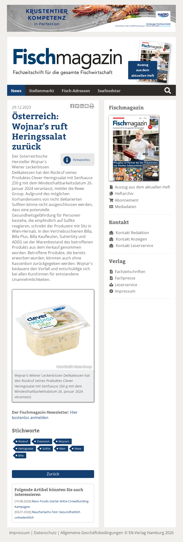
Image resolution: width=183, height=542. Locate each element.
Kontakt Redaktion (132, 232)
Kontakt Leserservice (134, 245)
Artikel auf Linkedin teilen (82, 108)
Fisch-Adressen (76, 90)
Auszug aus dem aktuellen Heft (142, 187)
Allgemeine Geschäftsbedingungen (92, 532)
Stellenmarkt (41, 90)
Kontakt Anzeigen (131, 239)
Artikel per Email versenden (87, 108)
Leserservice (126, 284)
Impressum (125, 291)
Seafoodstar (109, 90)
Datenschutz (45, 532)
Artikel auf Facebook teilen (72, 108)
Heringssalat (25, 448)
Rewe (78, 448)
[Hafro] (91, 30)
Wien (62, 448)
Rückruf (23, 441)
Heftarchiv (124, 193)
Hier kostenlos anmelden (45, 415)
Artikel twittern (77, 108)
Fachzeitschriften (130, 271)
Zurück (53, 474)
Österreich (43, 441)
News (16, 90)
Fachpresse (125, 278)
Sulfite (46, 448)
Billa (21, 455)
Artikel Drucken (91, 108)
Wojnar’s (64, 441)
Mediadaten (125, 206)
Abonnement (126, 200)
